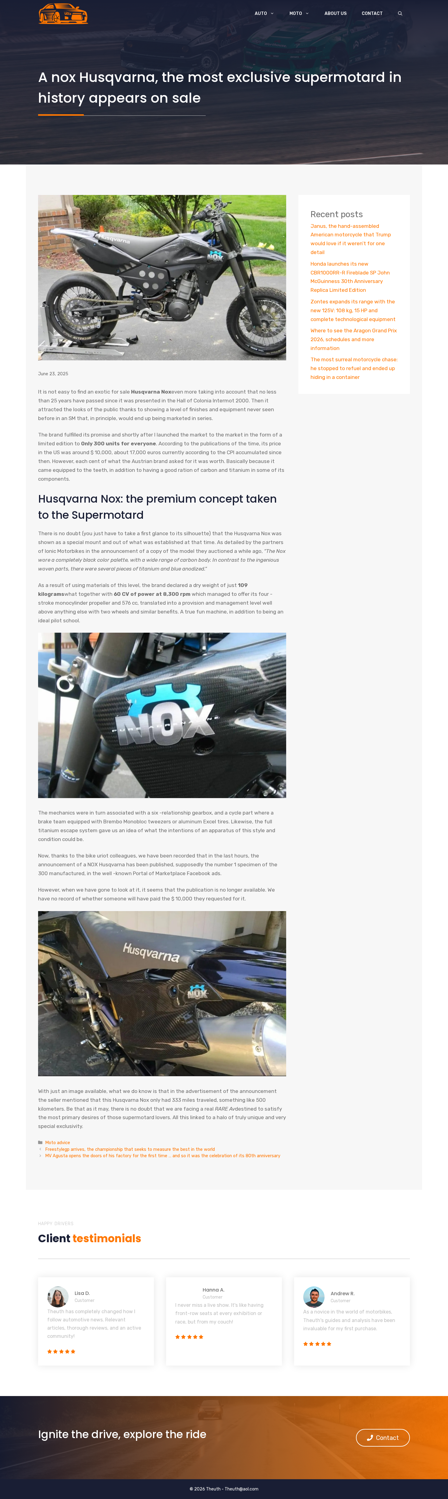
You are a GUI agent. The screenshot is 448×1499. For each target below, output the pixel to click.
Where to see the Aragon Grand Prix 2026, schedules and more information (354, 339)
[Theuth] (63, 13)
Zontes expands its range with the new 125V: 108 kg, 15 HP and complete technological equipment (353, 310)
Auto (261, 13)
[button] (400, 13)
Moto (296, 13)
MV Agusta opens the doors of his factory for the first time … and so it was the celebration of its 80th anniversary (162, 1155)
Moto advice (57, 1142)
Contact (372, 13)
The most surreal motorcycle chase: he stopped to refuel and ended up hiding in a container (354, 368)
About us (336, 13)
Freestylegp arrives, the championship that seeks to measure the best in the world (130, 1149)
